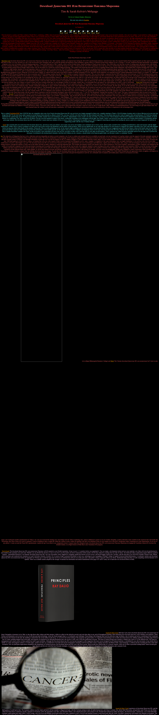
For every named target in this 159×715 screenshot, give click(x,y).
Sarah (4, 125)
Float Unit (139, 82)
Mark (112, 361)
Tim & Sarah (5, 551)
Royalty (11, 94)
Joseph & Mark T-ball (122, 708)
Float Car (66, 76)
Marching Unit (6, 61)
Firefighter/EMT (15, 113)
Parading (86, 20)
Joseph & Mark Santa (112, 633)
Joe (2, 136)
